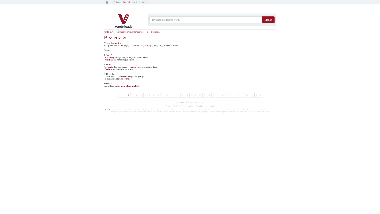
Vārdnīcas (117, 2)
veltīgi (111, 57)
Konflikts (109, 60)
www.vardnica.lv (196, 102)
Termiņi (126, 2)
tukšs (117, 86)
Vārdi (134, 2)
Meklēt (268, 19)
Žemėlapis (199, 106)
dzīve (121, 76)
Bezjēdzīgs (155, 32)
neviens (133, 67)
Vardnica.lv (108, 32)
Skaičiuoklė (178, 106)
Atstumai (210, 106)
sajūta (126, 79)
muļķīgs (135, 86)
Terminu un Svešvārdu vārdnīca (130, 32)
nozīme (118, 43)
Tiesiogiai (189, 106)
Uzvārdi (142, 2)
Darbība (108, 69)
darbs (110, 67)
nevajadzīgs (126, 86)
